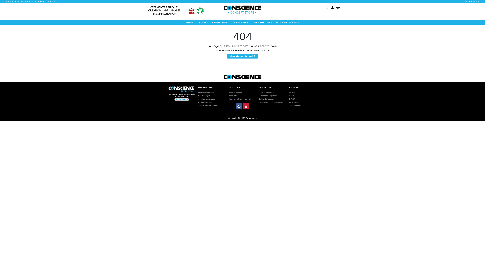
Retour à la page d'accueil (242, 56)
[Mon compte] (332, 7)
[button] (327, 7)
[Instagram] (246, 106)
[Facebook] (239, 106)
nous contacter (262, 50)
